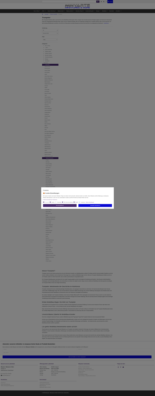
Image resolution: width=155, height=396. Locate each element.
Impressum (55, 199)
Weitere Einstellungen (90, 202)
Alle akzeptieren (60, 205)
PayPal (76, 202)
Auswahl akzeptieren (95, 205)
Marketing (59, 202)
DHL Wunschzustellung (68, 202)
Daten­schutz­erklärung (48, 199)
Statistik (53, 202)
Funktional (83, 202)
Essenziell (47, 202)
